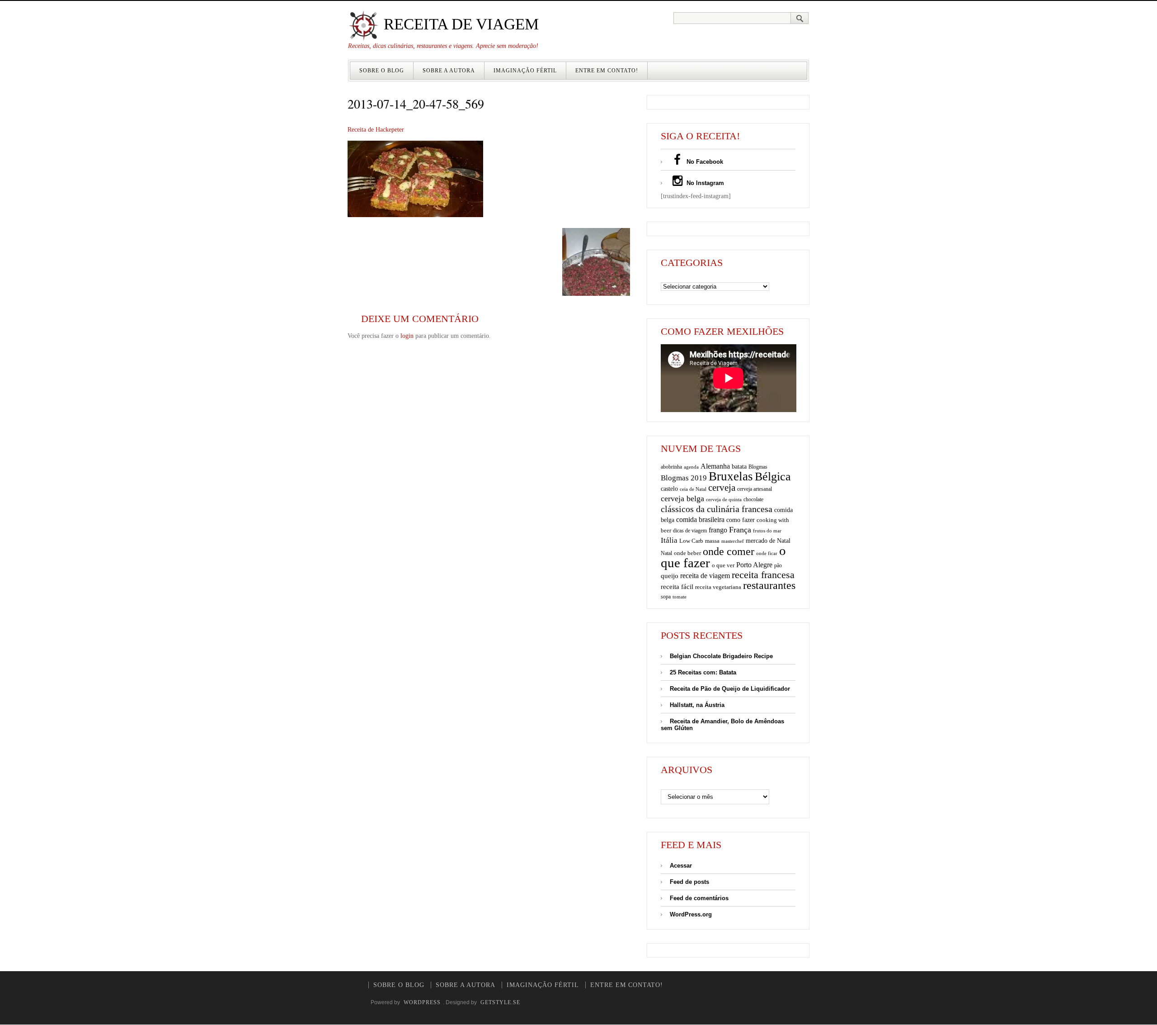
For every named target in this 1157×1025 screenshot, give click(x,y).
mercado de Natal (768, 540)
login (407, 335)
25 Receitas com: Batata (703, 672)
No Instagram (704, 183)
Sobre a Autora (449, 70)
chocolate (753, 499)
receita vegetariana (718, 587)
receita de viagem (705, 575)
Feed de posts (689, 881)
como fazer (740, 520)
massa (712, 541)
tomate (680, 596)
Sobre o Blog (381, 70)
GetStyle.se (500, 1002)
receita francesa (763, 574)
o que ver (723, 565)
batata (739, 466)
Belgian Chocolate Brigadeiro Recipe (721, 656)
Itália (669, 540)
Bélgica (773, 476)
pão (778, 565)
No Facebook (704, 161)
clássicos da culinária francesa (716, 509)
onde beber (687, 553)
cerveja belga (682, 498)
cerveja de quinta (724, 499)
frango (718, 530)
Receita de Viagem (459, 24)
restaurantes (769, 585)
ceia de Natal (693, 489)
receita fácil (677, 586)
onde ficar (766, 553)
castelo (669, 488)
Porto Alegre (754, 565)
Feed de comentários (699, 898)
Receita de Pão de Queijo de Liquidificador (730, 688)
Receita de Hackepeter (376, 129)
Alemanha (715, 466)
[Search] (800, 18)
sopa (666, 596)
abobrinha (671, 467)
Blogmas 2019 (684, 478)
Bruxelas (731, 476)
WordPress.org (691, 914)
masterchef (732, 541)
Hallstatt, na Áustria (697, 705)
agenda (691, 467)
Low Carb (691, 541)
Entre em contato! (606, 70)
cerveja (721, 487)
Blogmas (757, 467)
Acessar (681, 865)
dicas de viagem (690, 530)
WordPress (422, 1002)
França (740, 529)
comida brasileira (700, 519)
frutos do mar (767, 530)
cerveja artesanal (754, 489)
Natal (666, 553)
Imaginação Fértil (525, 70)
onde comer (728, 551)
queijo (669, 575)
